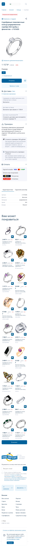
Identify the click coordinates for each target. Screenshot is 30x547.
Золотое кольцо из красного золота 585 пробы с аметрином (7, 316)
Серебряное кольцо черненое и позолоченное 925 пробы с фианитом (7, 388)
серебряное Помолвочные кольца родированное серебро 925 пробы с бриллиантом (20, 314)
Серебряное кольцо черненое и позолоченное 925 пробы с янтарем (20, 265)
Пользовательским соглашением (11, 480)
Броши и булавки (21, 512)
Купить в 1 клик (14, 86)
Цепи (3, 507)
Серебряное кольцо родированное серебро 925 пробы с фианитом (7, 363)
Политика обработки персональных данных (14, 479)
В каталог (14, 442)
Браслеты (4, 504)
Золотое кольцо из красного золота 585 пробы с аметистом (20, 365)
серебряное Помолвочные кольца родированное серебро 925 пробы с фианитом (20, 242)
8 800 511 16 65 (5, 523)
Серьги (4, 501)
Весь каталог (5, 498)
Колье (3, 510)
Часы (17, 507)
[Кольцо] (8, 230)
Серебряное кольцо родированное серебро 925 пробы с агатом (7, 435)
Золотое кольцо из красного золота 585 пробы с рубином (20, 291)
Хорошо (10, 542)
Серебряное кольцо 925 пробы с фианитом (8, 265)
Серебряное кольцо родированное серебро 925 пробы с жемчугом (7, 242)
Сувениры (19, 504)
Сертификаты (6, 515)
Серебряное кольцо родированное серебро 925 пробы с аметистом (7, 289)
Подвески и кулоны (7, 512)
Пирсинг (18, 498)
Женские (24, 197)
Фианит (25, 205)
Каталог (4, 495)
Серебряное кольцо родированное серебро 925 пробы (20, 340)
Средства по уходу (21, 515)
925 (26, 202)
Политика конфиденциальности (19, 477)
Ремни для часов (20, 510)
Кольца (18, 501)
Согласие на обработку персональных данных (12, 475)
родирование (23, 200)
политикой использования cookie (14, 538)
